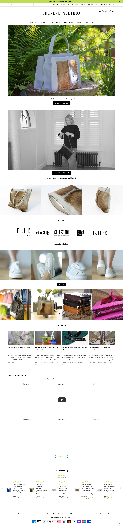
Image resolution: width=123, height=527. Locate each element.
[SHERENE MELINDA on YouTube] (100, 11)
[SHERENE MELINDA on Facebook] (97, 11)
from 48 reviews (60, 477)
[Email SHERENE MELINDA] (113, 11)
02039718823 (90, 4)
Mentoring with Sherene (98, 514)
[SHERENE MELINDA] (61, 13)
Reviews (13, 514)
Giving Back (35, 514)
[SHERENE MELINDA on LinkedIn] (110, 11)
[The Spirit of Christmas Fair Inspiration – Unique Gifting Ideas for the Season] (102, 338)
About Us (89, 22)
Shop (32, 22)
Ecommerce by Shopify (69, 517)
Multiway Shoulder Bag (61, 173)
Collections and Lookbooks (24, 514)
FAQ (54, 514)
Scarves (83, 4)
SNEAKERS (61, 284)
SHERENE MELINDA (57, 517)
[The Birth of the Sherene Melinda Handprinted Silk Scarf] (75, 338)
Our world (44, 22)
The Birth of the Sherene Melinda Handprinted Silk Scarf (75, 349)
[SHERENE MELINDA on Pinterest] (103, 11)
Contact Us (109, 514)
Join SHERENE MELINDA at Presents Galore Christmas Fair (46, 349)
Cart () (104, 4)
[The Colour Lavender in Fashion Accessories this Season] (21, 338)
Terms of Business (79, 514)
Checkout (111, 4)
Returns (48, 514)
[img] (61, 475)
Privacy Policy (61, 514)
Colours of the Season (61, 103)
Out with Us (68, 22)
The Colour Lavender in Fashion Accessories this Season (20, 349)
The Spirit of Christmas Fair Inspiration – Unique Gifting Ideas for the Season (100, 349)
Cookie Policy (70, 514)
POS (62, 517)
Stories (79, 22)
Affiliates (88, 514)
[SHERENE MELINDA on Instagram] (106, 11)
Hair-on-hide (70, 4)
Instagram (56, 4)
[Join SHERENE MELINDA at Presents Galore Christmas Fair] (48, 338)
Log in (97, 4)
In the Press (56, 22)
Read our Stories (61, 325)
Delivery (42, 514)
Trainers (63, 4)
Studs (77, 4)
